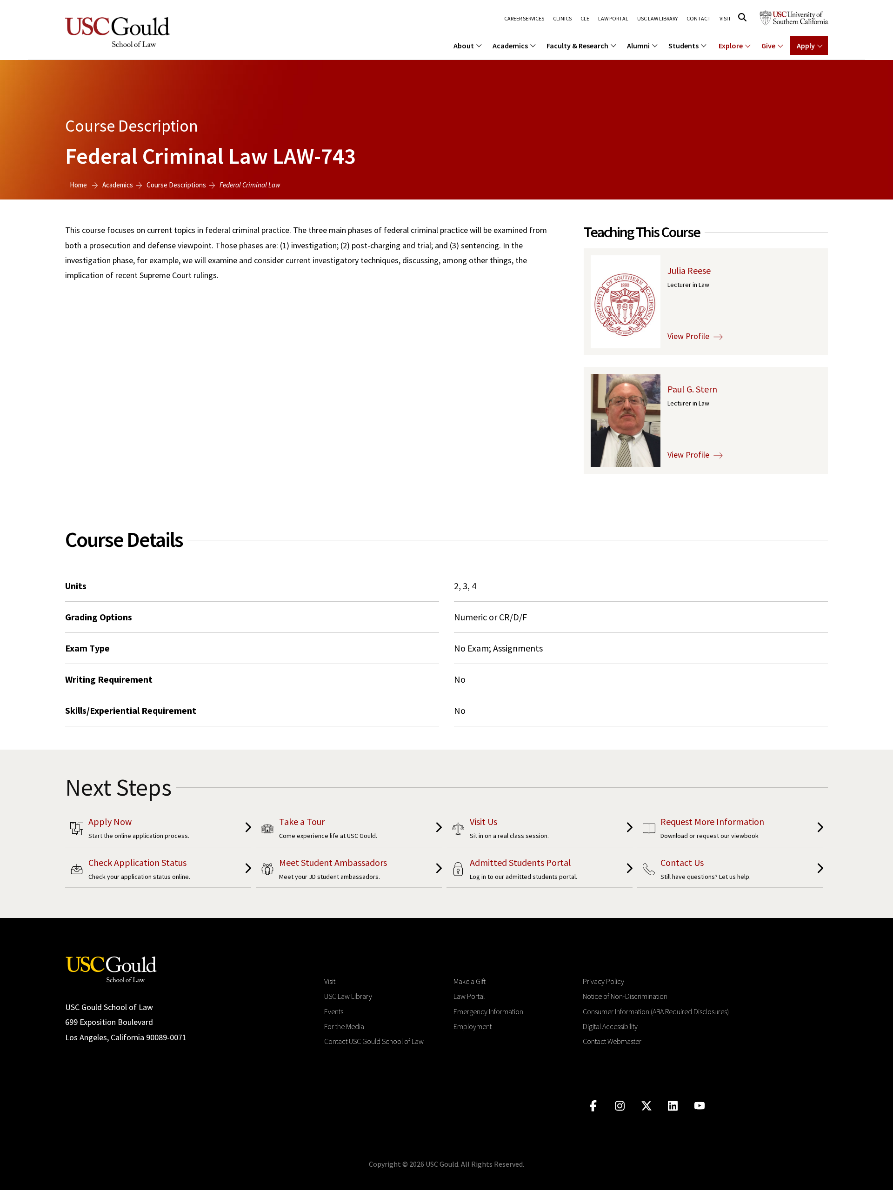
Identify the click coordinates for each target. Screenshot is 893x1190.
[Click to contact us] (730, 870)
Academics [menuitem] (510, 45)
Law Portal (613, 18)
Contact (698, 18)
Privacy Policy (603, 981)
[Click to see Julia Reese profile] (625, 301)
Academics (117, 184)
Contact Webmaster (612, 1041)
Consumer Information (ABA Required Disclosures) (656, 1011)
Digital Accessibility (610, 1026)
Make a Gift (469, 981)
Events (333, 1011)
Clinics (562, 18)
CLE (584, 18)
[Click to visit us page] (539, 829)
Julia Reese (689, 270)
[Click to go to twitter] (646, 1106)
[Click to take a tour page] (349, 829)
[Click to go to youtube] (699, 1106)
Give (768, 45)
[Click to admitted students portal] (539, 870)
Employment (472, 1026)
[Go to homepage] (111, 968)
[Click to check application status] (158, 870)
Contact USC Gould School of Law (374, 1041)
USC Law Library (657, 18)
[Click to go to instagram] (619, 1106)
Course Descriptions (176, 184)
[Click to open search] (742, 17)
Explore (731, 45)
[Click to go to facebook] (593, 1106)
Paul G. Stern (692, 389)
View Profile (689, 336)
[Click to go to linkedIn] (672, 1106)
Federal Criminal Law (250, 184)
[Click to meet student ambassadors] (349, 870)
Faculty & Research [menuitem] (577, 45)
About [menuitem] (463, 45)
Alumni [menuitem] (638, 45)
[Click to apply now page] (158, 829)
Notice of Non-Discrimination (625, 996)
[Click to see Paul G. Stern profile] (625, 419)
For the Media (344, 1026)
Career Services (524, 18)
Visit (725, 18)
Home (78, 184)
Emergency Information (488, 1011)
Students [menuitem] (683, 45)
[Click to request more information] (730, 829)
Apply (806, 45)
